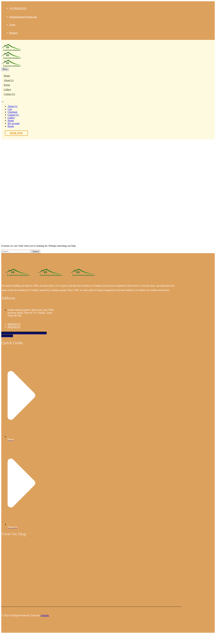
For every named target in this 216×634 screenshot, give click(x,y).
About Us (9, 80)
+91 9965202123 (17, 8)
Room (7, 85)
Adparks (44, 615)
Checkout (12, 112)
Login (12, 24)
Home (7, 75)
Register (13, 32)
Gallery (7, 89)
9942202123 (14, 327)
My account (13, 123)
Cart (10, 109)
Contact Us (9, 94)
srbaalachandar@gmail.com (23, 17)
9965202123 (14, 324)
